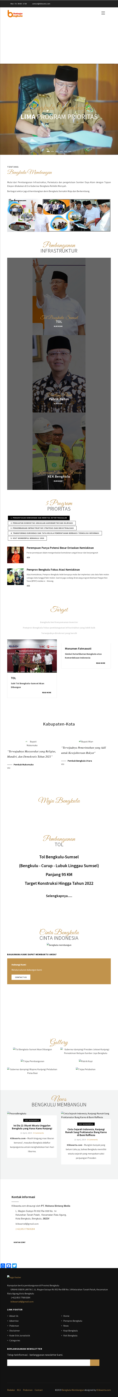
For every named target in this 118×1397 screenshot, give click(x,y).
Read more (48, 663)
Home (66, 1315)
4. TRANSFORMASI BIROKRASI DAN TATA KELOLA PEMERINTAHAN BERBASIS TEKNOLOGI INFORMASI (55, 533)
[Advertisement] (59, 39)
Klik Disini (58, 326)
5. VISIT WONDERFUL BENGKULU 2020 (27, 538)
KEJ (19, 1389)
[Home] (15, 13)
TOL (59, 321)
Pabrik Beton (59, 399)
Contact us (21, 977)
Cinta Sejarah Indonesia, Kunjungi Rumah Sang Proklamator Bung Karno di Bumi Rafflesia (86, 1132)
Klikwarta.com (103, 1389)
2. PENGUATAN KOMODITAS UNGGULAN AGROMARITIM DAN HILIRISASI (42, 523)
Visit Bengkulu (70, 1335)
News (66, 1325)
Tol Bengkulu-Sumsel (59, 856)
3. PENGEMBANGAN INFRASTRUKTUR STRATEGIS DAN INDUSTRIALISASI (42, 528)
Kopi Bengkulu (70, 1330)
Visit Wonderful (32, 1120)
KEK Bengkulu (59, 476)
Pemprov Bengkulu (72, 1320)
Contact (39, 1389)
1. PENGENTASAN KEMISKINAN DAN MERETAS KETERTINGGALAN (39, 518)
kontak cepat (19, 1242)
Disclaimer (14, 1330)
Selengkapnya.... (59, 896)
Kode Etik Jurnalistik (19, 1335)
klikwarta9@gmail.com (22, 1301)
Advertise (14, 1320)
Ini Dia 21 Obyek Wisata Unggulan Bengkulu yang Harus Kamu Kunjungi (32, 1127)
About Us (13, 1315)
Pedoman (14, 1325)
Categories (14, 1340)
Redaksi (11, 1389)
